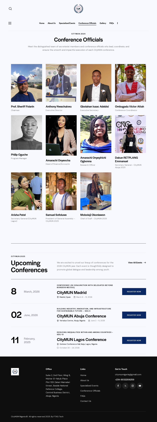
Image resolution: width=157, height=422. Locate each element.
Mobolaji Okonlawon (92, 215)
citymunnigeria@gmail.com (128, 374)
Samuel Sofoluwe (56, 215)
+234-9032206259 (124, 379)
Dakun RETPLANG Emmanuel (126, 159)
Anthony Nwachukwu (59, 106)
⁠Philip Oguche (19, 154)
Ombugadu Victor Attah (129, 106)
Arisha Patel (18, 215)
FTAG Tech (58, 416)
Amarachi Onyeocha (58, 160)
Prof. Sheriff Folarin (22, 106)
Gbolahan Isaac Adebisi (94, 106)
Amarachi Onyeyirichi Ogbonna (93, 159)
